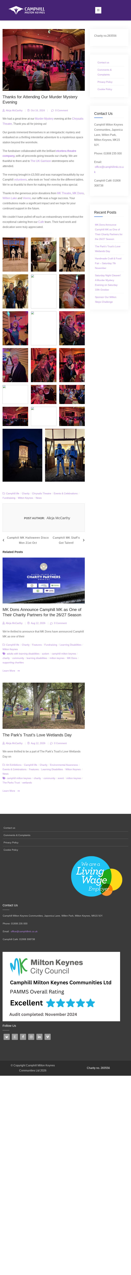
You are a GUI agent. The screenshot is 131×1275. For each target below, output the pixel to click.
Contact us (103, 62)
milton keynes (57, 658)
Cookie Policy (105, 89)
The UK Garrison (41, 161)
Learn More (9, 670)
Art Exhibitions (13, 764)
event (61, 778)
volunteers (20, 179)
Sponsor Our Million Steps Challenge (105, 299)
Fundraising (9, 497)
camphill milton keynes (64, 653)
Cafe (41, 221)
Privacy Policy (105, 82)
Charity (26, 493)
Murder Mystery (44, 118)
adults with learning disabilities (23, 653)
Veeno (27, 198)
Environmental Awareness (64, 764)
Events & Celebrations (66, 493)
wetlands (27, 782)
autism (45, 653)
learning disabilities (37, 658)
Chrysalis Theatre (41, 493)
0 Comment (61, 110)
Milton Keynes (25, 497)
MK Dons (78, 193)
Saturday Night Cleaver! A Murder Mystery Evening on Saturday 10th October (108, 282)
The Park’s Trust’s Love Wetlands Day (37, 735)
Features (37, 644)
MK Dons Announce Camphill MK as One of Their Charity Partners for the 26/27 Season (108, 231)
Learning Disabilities (70, 644)
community (18, 658)
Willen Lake (10, 198)
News (39, 497)
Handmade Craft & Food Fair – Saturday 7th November (108, 263)
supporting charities (13, 662)
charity (6, 658)
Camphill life (12, 493)
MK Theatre (64, 193)
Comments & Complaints (105, 72)
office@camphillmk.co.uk (24, 931)
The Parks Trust (11, 782)
